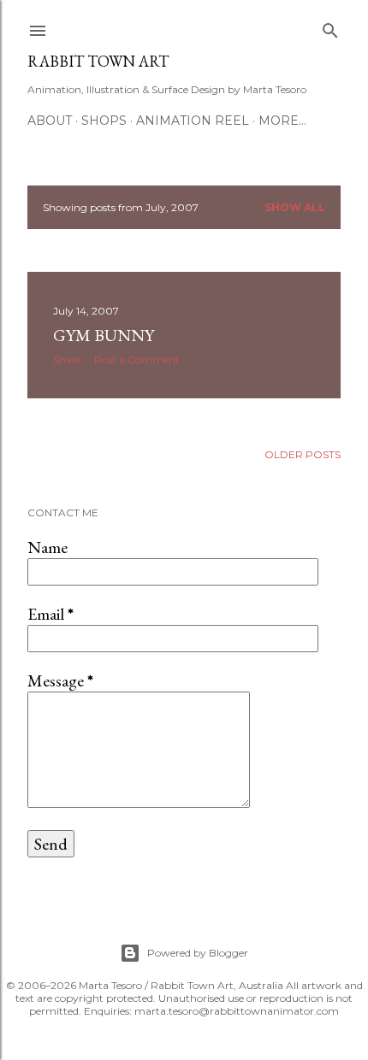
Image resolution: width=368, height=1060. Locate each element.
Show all (294, 207)
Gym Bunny (103, 335)
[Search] (330, 27)
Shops (104, 120)
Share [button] (67, 359)
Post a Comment (137, 359)
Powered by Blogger (197, 952)
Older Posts (302, 454)
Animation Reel (192, 120)
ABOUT (49, 120)
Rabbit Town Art (98, 61)
